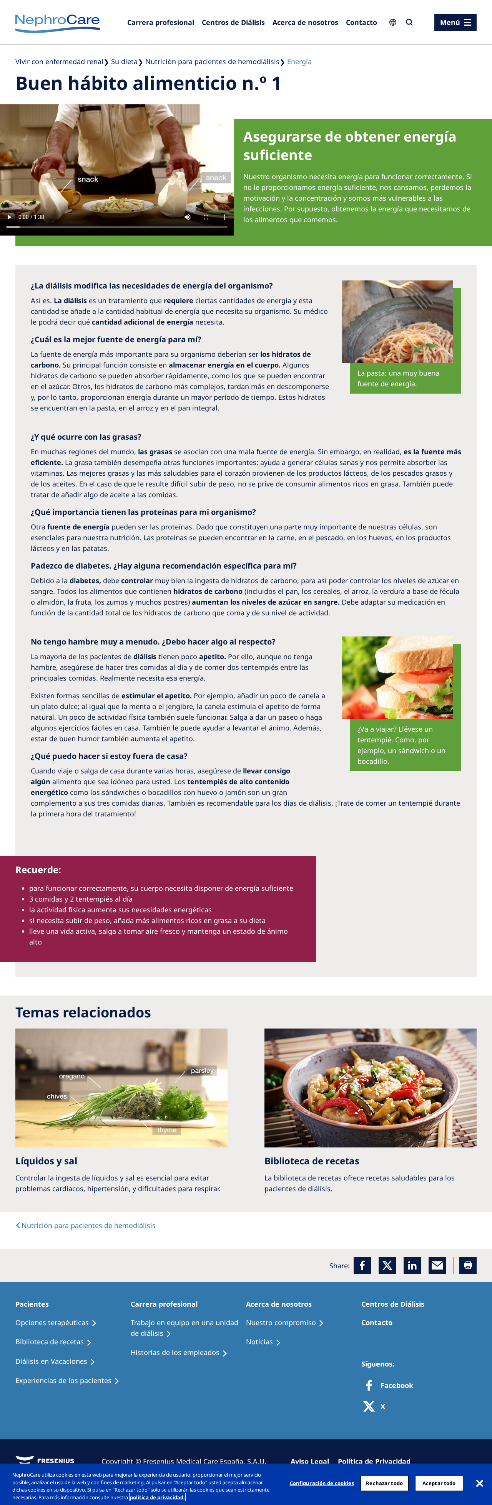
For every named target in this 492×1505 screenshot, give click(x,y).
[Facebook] (362, 1265)
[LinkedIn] (412, 1265)
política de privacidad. (157, 1496)
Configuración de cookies (322, 1483)
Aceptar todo (439, 1483)
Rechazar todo (384, 1483)
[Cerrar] (479, 1483)
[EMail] (437, 1265)
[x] (387, 1265)
